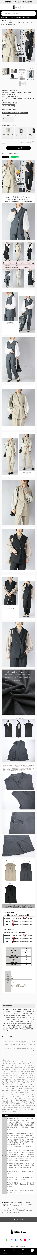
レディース (8, 21)
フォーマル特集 (26, 1202)
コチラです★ (32, 1050)
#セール (2, 17)
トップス (15, 1209)
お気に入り (23, 1253)
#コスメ (31, 17)
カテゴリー (13, 1253)
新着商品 (5, 1253)
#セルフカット (26, 17)
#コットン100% (18, 17)
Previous (4, 46)
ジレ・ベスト (22, 1209)
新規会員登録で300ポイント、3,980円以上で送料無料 (18, 2)
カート (32, 1253)
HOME (2, 21)
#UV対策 (11, 17)
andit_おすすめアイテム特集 (13, 1202)
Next (33, 46)
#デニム (7, 17)
